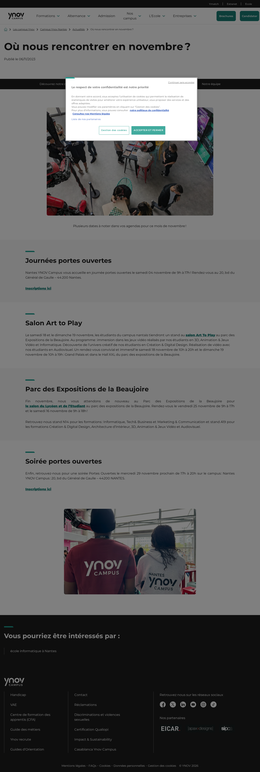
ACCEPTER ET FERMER (148, 130)
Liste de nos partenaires (86, 119)
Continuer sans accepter (181, 82)
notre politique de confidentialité (149, 110)
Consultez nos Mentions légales (91, 113)
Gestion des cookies (114, 130)
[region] (131, 109)
